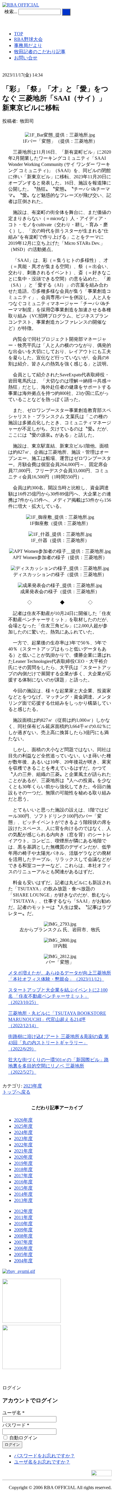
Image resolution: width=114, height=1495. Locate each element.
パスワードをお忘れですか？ (44, 1455)
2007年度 (23, 1242)
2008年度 (23, 1235)
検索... (10, 11)
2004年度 (23, 1260)
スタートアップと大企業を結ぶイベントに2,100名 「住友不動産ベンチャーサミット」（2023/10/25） (58, 996)
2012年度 (23, 1211)
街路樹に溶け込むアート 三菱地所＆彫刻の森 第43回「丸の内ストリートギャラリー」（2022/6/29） (58, 1042)
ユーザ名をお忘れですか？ (42, 1461)
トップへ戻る (16, 1092)
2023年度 (32, 1085)
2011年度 (23, 1217)
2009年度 (23, 1229)
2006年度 (23, 1248)
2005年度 (23, 1254)
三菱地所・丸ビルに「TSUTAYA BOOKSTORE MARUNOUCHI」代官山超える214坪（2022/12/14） (57, 1019)
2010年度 (23, 1223)
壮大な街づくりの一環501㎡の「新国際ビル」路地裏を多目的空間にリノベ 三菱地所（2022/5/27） (58, 1066)
